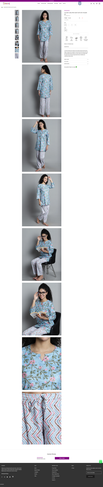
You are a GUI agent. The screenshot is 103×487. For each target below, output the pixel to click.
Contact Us (53, 479)
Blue (65, 30)
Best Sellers (43, 3)
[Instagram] (4, 477)
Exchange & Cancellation (55, 476)
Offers (35, 476)
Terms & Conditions (55, 470)
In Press (73, 468)
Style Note (66, 61)
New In (39, 3)
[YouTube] (7, 477)
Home (2, 7)
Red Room (56, 3)
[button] (66, 10)
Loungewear (36, 472)
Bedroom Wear (50, 3)
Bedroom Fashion (37, 470)
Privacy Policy (54, 468)
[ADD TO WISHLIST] (82, 18)
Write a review (62, 458)
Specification (66, 63)
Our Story (53, 477)
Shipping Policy (54, 472)
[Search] (94, 3)
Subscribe (90, 476)
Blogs (60, 3)
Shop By (36, 474)
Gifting (64, 3)
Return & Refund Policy (55, 474)
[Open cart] (99, 3)
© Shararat (2, 484)
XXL (75, 24)
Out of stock (76, 33)
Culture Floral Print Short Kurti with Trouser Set (10, 7)
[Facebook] (1, 477)
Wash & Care (66, 59)
